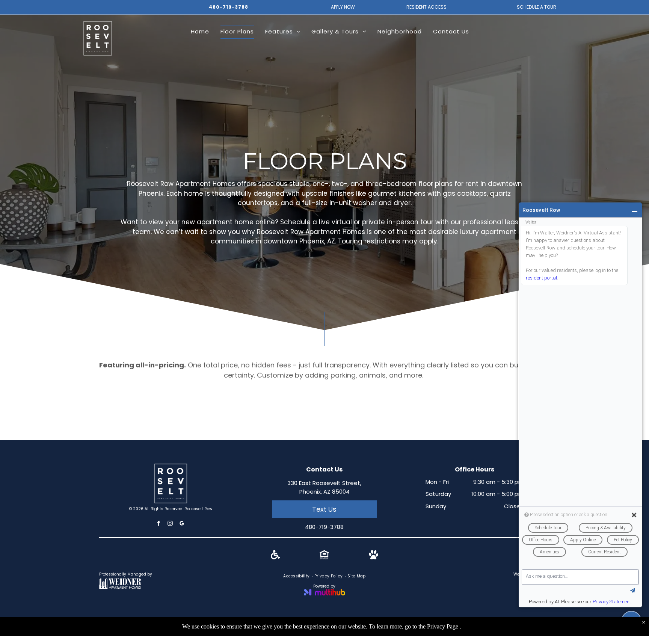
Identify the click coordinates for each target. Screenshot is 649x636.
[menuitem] (200, 32)
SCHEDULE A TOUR (536, 7)
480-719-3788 (228, 7)
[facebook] (158, 524)
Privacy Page (442, 626)
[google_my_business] (182, 524)
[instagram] (170, 524)
